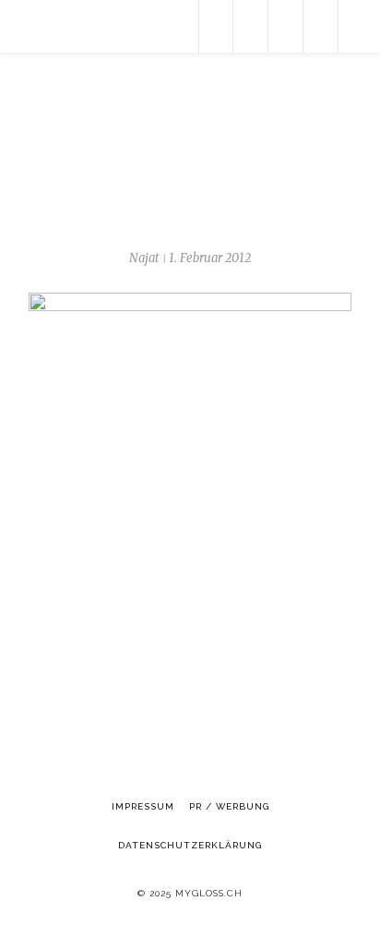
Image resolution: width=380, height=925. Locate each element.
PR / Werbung (229, 806)
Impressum (143, 806)
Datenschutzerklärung (190, 845)
